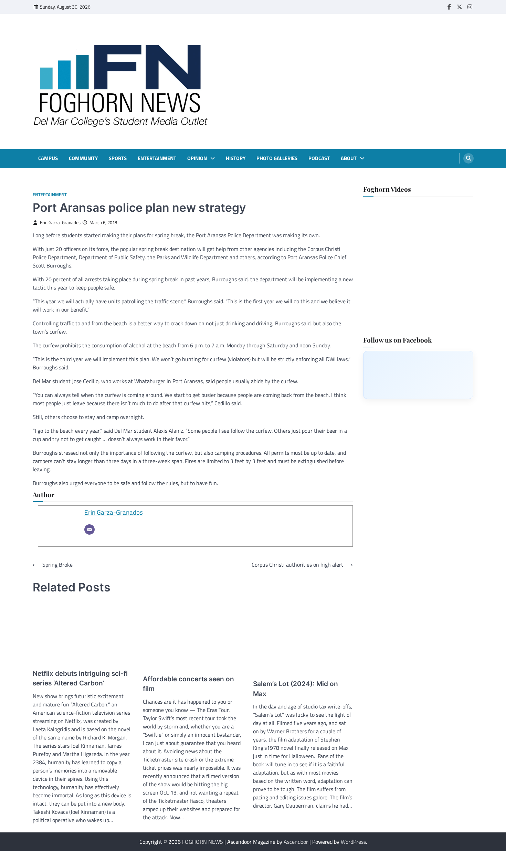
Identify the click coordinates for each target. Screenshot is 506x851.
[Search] (468, 158)
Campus (48, 158)
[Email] (89, 529)
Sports (118, 158)
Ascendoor (296, 842)
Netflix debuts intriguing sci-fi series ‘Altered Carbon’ (80, 678)
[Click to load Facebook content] (418, 374)
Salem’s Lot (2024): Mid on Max (295, 689)
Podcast (319, 158)
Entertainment (157, 158)
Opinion (197, 158)
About (349, 158)
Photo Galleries (276, 158)
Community (83, 158)
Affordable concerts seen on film (188, 684)
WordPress (353, 842)
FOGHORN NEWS (202, 842)
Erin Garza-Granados (60, 222)
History (235, 158)
